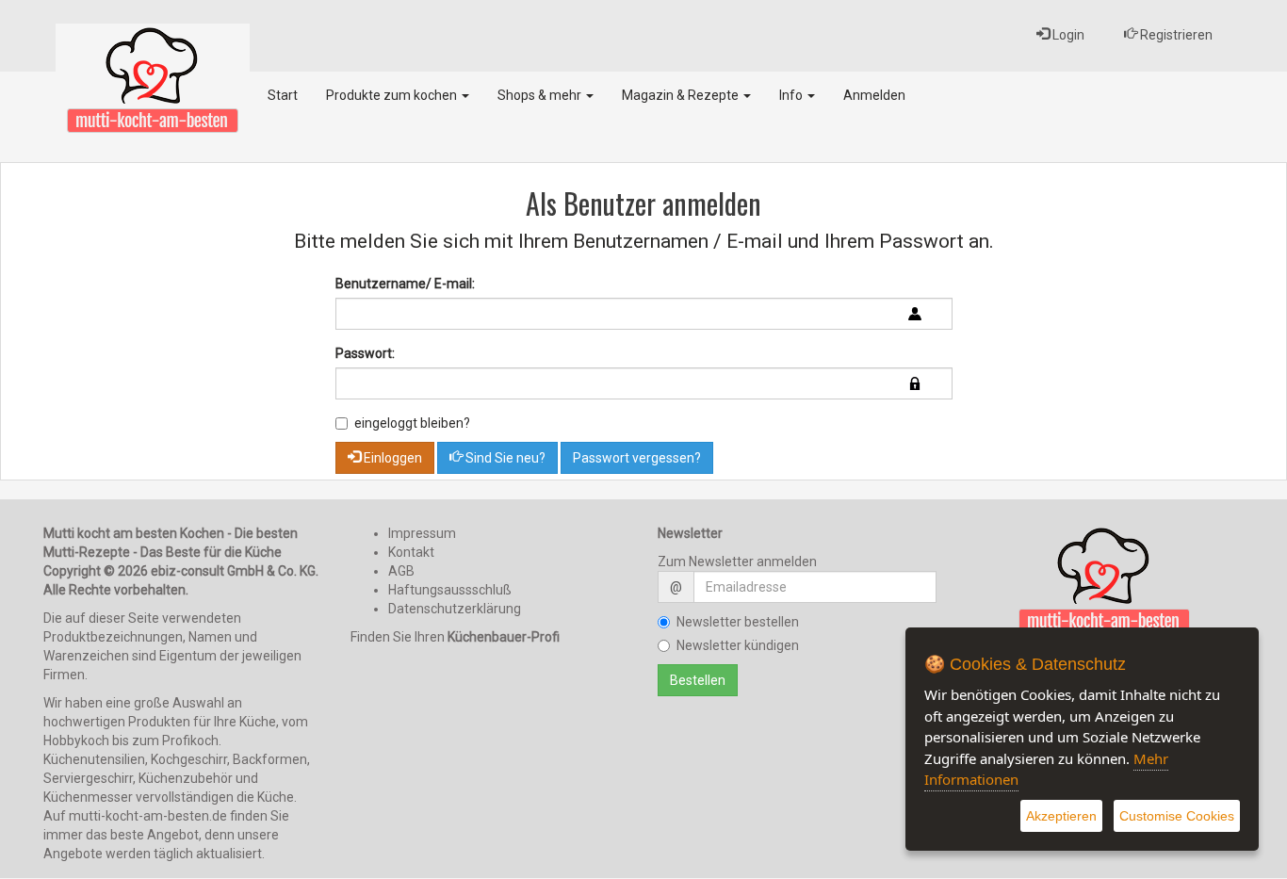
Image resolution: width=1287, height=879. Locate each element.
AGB (401, 570)
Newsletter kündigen (737, 645)
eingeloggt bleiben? (412, 423)
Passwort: (365, 353)
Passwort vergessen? (637, 457)
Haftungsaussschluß (450, 589)
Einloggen (391, 457)
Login (1067, 34)
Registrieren (1175, 34)
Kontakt (411, 552)
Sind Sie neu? (504, 457)
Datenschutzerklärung (454, 608)
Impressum (422, 533)
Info (792, 95)
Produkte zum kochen (393, 95)
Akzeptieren (1061, 815)
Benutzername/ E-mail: (405, 283)
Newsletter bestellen (737, 621)
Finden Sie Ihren (455, 636)
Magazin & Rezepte (681, 95)
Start (283, 95)
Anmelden (874, 95)
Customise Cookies (1176, 815)
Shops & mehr (540, 95)
